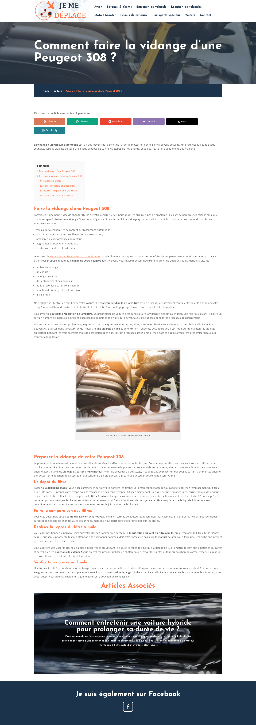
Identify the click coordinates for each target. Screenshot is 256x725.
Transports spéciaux (166, 15)
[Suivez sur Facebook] (128, 707)
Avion (98, 7)
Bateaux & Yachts (119, 7)
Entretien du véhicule (151, 7)
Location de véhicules (186, 7)
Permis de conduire (134, 15)
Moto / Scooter (105, 15)
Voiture (190, 15)
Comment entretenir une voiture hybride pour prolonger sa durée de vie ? (128, 626)
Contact (205, 15)
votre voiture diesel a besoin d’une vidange (74, 256)
